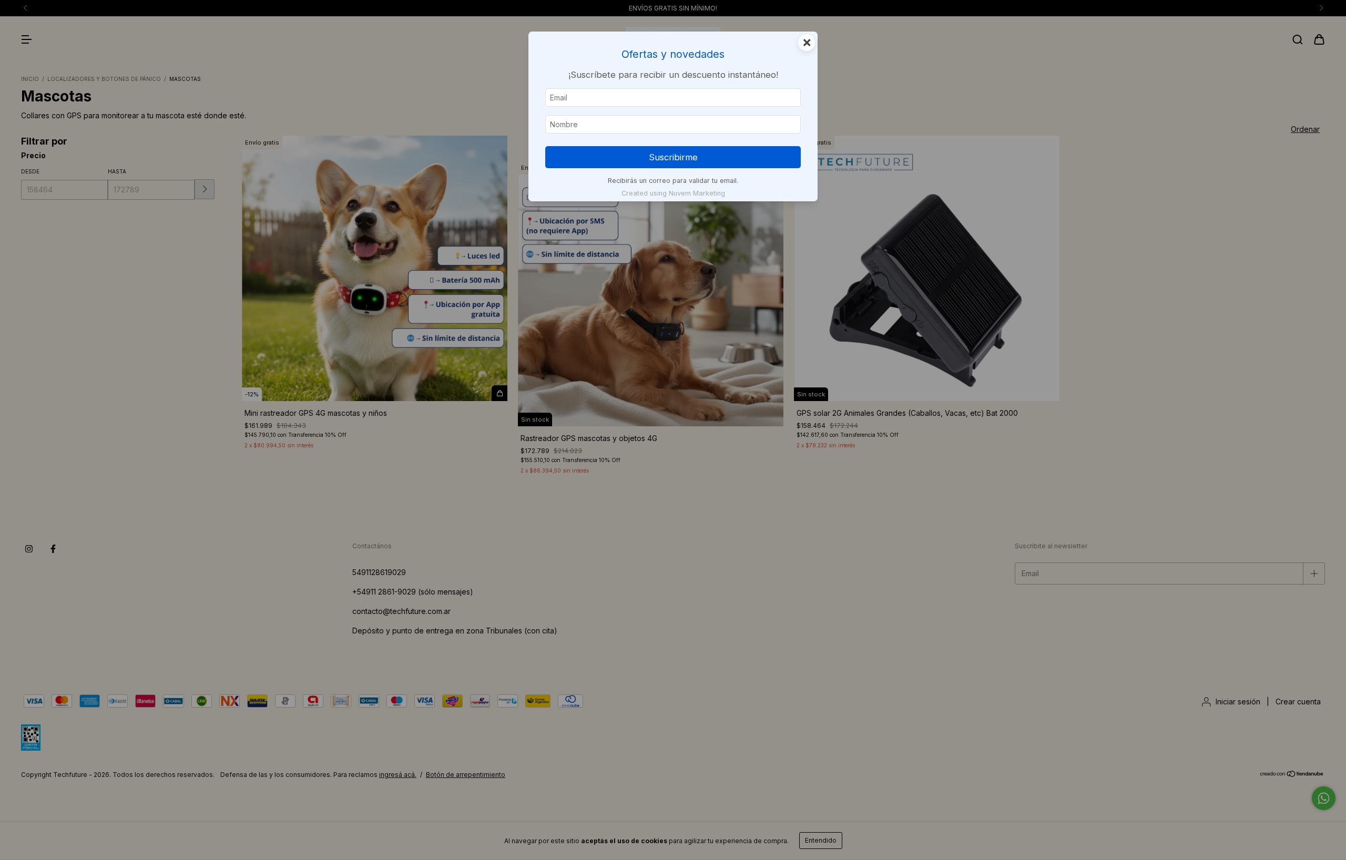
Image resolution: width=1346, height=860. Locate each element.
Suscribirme (673, 157)
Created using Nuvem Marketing (673, 193)
